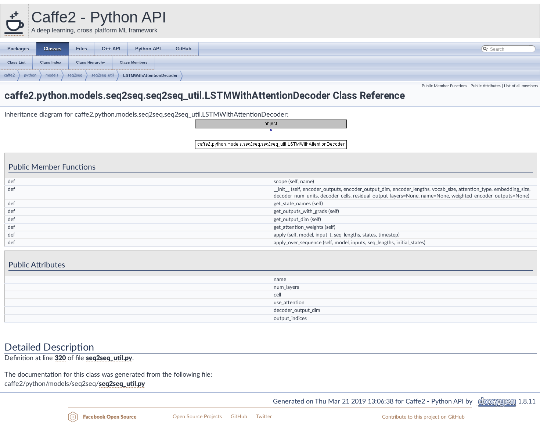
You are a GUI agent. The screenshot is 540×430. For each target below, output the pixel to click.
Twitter (264, 416)
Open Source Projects (197, 416)
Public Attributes (486, 86)
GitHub (239, 416)
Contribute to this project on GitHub (423, 417)
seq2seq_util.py (109, 358)
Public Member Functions (444, 86)
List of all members (521, 86)
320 (60, 358)
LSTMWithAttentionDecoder (150, 75)
